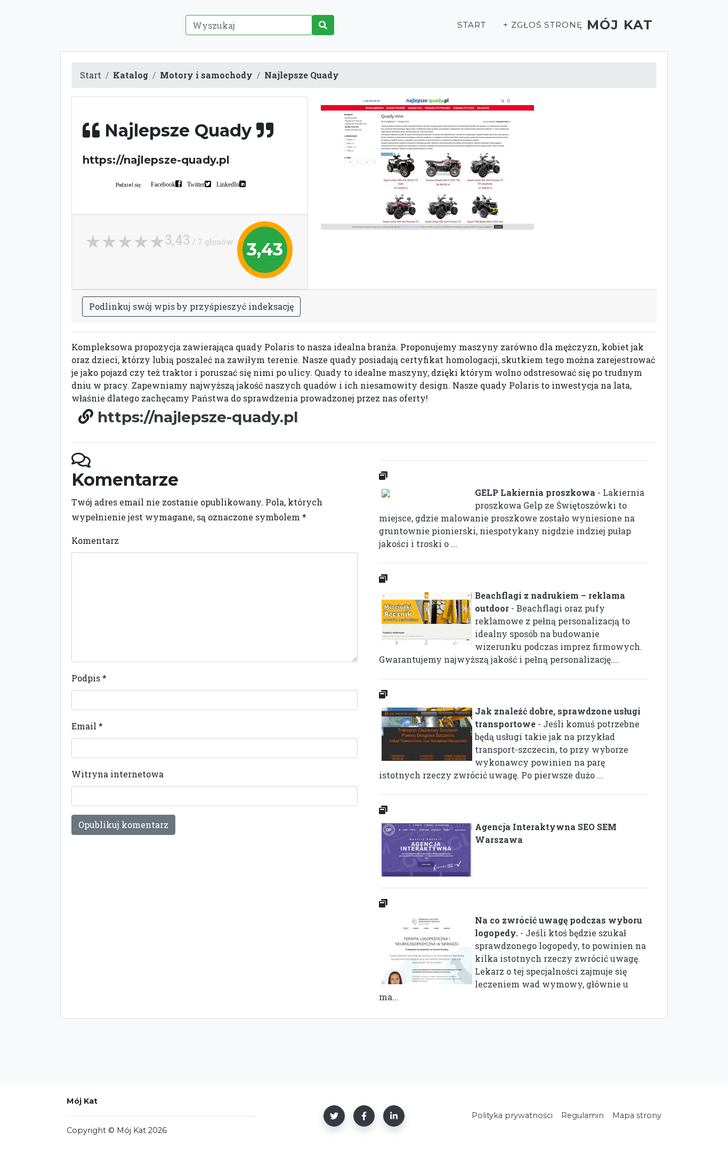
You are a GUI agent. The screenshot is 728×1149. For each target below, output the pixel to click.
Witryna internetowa (117, 774)
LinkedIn (227, 184)
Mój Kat (620, 25)
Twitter (196, 184)
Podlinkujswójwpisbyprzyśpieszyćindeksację (191, 306)
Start (471, 25)
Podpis (89, 678)
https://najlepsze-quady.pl (198, 417)
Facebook (163, 184)
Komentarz (95, 540)
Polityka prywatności (512, 1115)
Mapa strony (636, 1115)
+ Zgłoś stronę (542, 25)
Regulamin (582, 1115)
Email (87, 726)
